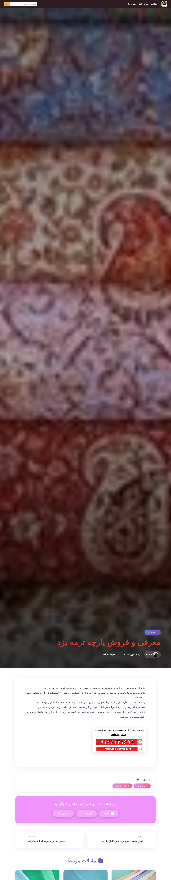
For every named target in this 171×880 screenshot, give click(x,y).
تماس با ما (143, 4)
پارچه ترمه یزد (142, 786)
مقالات (154, 4)
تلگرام (106, 813)
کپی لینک (61, 813)
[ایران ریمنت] (164, 4)
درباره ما (132, 4)
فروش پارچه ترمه (122, 786)
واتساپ (84, 813)
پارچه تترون (152, 632)
